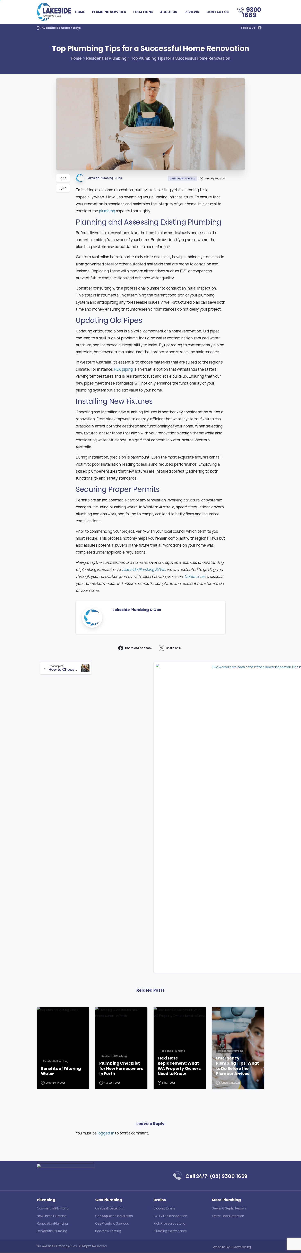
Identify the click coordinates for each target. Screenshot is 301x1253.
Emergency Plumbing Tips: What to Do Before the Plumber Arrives (237, 1066)
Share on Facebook (138, 648)
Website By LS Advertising (232, 1247)
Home (76, 58)
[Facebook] (259, 28)
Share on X (173, 648)
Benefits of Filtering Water (61, 1071)
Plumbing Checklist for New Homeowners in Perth (121, 1068)
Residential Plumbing (106, 58)
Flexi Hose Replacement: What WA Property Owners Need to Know (179, 1066)
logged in (105, 1133)
